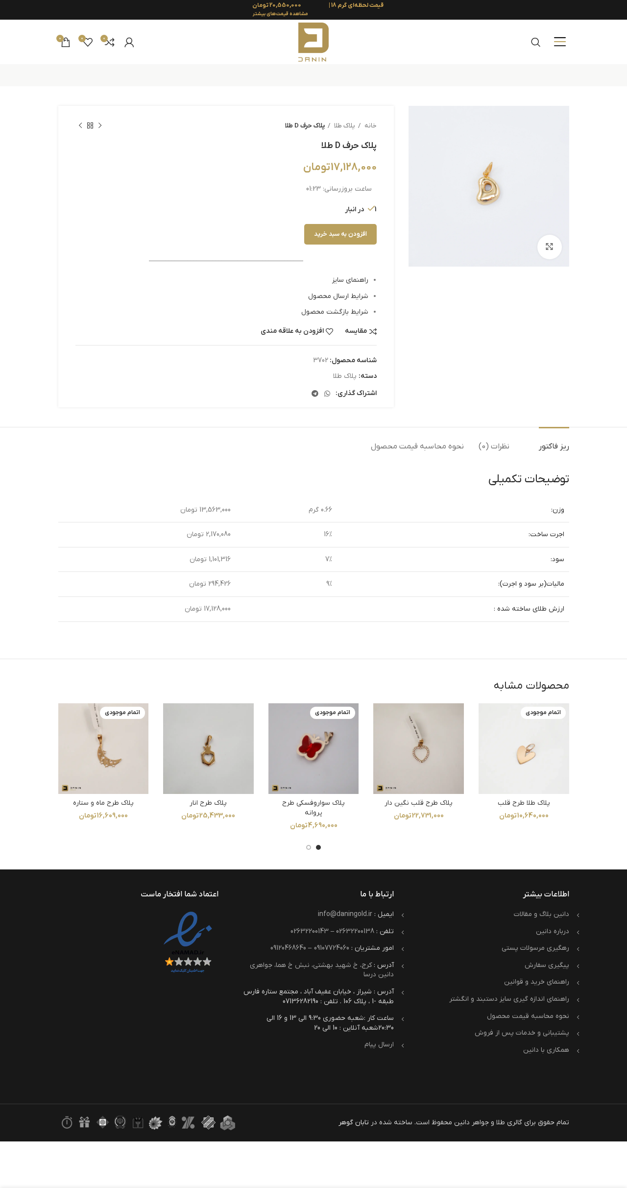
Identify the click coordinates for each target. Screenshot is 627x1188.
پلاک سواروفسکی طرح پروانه (313, 807)
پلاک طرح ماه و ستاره (103, 803)
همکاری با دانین (546, 1050)
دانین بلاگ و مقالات (541, 914)
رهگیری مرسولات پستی (535, 948)
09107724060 (331, 948)
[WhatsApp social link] (327, 393)
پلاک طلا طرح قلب (524, 803)
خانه (370, 126)
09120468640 (288, 948)
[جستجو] (536, 42)
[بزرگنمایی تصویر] (549, 247)
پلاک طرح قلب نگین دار (419, 803)
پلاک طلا (344, 126)
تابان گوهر (353, 1122)
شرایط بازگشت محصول (334, 312)
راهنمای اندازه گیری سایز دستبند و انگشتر (509, 999)
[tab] (554, 442)
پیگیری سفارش (547, 965)
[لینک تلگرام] (315, 393)
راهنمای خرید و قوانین (536, 982)
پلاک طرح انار (208, 803)
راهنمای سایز (350, 280)
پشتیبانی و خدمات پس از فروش (522, 1033)
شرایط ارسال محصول (338, 296)
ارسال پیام (379, 1044)
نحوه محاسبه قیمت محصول (528, 1016)
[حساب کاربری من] (129, 42)
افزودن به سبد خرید (340, 234)
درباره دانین (552, 931)
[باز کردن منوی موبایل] (560, 42)
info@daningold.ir (345, 914)
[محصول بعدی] (80, 126)
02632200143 (309, 931)
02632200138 (355, 931)
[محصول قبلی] (100, 126)
